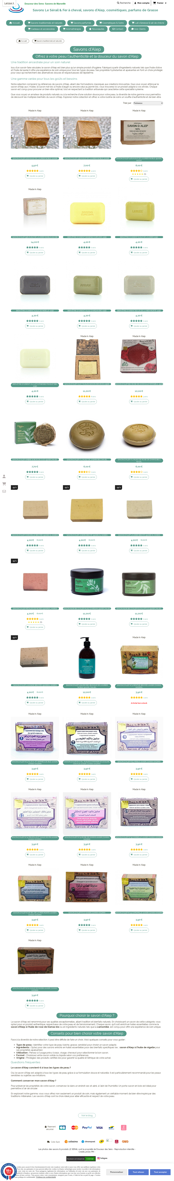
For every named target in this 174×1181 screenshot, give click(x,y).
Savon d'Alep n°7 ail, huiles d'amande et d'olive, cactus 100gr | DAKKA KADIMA (87, 763)
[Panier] (4, 484)
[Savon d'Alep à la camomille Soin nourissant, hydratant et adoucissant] (139, 887)
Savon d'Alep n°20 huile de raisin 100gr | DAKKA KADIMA (35, 989)
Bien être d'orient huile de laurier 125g (139, 237)
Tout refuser (138, 1172)
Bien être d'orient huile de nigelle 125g (35, 311)
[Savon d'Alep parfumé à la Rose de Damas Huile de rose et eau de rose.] (87, 811)
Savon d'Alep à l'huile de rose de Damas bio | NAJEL (139, 461)
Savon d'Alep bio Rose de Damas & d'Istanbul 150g (139, 384)
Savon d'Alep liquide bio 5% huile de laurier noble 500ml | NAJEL (87, 686)
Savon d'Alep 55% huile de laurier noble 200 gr (35, 237)
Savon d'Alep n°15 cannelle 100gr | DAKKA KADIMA (139, 837)
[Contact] (4, 491)
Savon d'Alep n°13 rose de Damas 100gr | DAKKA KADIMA (87, 838)
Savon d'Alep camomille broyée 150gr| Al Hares (35, 535)
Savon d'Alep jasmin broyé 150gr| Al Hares (87, 535)
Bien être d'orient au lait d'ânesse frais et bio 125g (35, 385)
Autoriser (90, 1159)
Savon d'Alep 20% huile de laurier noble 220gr (35, 158)
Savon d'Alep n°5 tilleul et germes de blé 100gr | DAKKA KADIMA (35, 763)
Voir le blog (87, 1115)
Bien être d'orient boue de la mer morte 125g (139, 311)
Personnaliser (116, 1172)
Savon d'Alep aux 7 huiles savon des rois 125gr (86, 384)
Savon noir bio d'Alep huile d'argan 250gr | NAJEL (87, 609)
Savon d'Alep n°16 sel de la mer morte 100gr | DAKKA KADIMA (35, 914)
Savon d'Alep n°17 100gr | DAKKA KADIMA (86, 913)
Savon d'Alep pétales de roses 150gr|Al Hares (35, 609)
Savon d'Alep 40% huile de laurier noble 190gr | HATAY (139, 159)
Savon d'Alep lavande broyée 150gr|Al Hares (35, 685)
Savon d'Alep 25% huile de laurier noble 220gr (87, 158)
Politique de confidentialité (46, 1177)
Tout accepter (160, 1172)
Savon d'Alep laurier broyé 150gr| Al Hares (139, 535)
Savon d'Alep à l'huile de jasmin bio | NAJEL (87, 460)
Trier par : (127, 103)
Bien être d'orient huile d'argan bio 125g (87, 311)
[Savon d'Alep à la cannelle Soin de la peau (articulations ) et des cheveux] (139, 811)
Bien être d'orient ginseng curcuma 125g (87, 237)
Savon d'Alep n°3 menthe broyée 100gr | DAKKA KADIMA (139, 686)
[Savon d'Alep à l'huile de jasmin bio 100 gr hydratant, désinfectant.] (87, 434)
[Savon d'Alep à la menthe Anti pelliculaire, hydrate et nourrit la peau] (139, 659)
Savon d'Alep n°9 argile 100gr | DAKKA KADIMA (139, 762)
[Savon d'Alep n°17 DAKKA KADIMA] (87, 887)
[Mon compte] (4, 476)
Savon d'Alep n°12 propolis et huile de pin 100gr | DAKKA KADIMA (35, 838)
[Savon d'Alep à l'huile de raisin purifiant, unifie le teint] (35, 962)
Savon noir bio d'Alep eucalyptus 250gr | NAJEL (138, 609)
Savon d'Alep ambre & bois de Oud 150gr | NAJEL (35, 460)
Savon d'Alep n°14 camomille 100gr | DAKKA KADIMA (139, 913)
